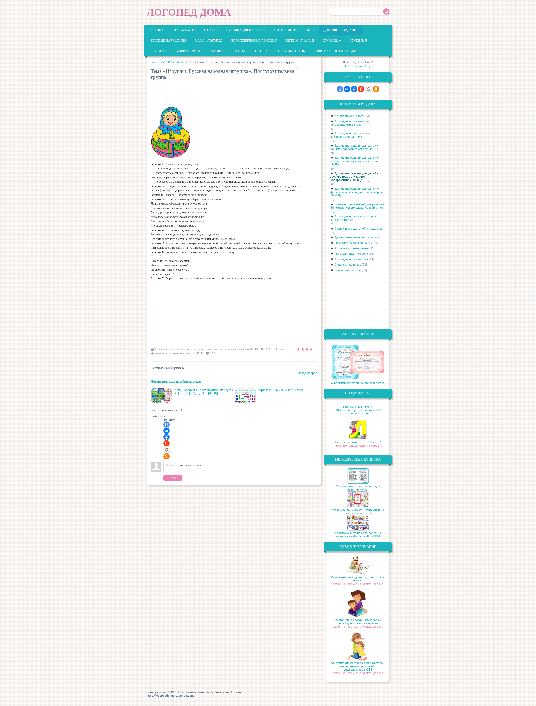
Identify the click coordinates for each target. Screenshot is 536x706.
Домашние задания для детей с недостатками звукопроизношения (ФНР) (354, 161)
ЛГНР (199, 353)
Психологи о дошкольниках (353, 242)
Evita (281, 349)
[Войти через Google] (166, 449)
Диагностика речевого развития (356, 237)
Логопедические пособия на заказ (176, 381)
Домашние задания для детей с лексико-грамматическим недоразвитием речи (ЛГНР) (206, 349)
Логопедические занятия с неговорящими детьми (350, 122)
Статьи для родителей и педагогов (359, 228)
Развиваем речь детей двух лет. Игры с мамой (358, 578)
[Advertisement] (227, 93)
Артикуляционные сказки (352, 248)
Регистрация (353, 66)
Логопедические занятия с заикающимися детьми (350, 135)
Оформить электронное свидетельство (358, 382)
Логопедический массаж (351, 259)
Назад (302, 373)
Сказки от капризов (348, 264)
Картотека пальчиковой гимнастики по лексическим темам (358, 511)
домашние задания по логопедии (175, 353)
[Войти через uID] (166, 424)
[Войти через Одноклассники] (166, 456)
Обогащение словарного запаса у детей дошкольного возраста (358, 621)
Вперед (312, 373)
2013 (168, 62)
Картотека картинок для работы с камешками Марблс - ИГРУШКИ (358, 534)
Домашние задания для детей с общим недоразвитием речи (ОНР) (354, 147)
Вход (367, 66)
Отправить (172, 478)
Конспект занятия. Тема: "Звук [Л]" (357, 442)
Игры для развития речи (351, 253)
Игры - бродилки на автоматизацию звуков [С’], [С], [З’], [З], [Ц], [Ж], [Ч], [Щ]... (203, 391)
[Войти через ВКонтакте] (166, 431)
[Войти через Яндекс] (166, 443)
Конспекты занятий (348, 270)
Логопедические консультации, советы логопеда (353, 218)
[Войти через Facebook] (166, 437)
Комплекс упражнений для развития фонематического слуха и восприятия (357, 205)
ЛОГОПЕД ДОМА (189, 12)
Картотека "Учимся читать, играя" (281, 390)
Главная (156, 62)
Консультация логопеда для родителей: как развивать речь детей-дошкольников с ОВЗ (358, 666)
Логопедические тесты (350, 115)
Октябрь (181, 62)
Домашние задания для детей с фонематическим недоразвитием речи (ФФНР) (357, 192)
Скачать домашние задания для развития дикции (358, 488)
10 (191, 62)
